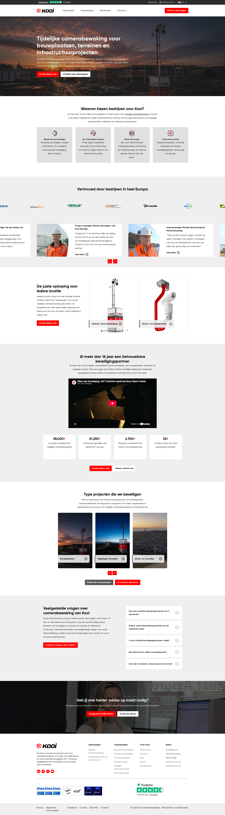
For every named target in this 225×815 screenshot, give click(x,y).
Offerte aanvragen (176, 10)
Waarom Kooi (145, 750)
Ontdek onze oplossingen (75, 74)
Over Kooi (144, 754)
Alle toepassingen (121, 773)
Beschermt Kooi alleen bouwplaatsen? (148, 652)
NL (183, 2)
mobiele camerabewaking (137, 114)
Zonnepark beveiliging (123, 754)
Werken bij (152, 2)
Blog (142, 758)
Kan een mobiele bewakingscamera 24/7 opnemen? (149, 612)
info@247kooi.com (173, 762)
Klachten (93, 808)
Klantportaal (167, 2)
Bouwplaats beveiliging (124, 750)
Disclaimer (72, 808)
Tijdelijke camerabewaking (121, 767)
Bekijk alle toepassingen (99, 582)
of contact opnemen (127, 582)
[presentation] (110, 261)
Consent (104, 808)
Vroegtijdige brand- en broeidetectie (98, 758)
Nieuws (143, 762)
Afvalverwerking (120, 762)
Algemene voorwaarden (52, 809)
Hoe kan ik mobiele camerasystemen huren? (151, 664)
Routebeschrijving (173, 766)
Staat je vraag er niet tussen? (60, 645)
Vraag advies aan (48, 74)
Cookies (83, 808)
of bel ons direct (128, 714)
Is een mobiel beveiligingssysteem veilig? (149, 640)
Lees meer (79, 254)
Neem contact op (124, 468)
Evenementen (146, 766)
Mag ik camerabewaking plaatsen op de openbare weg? (149, 627)
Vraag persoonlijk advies (101, 714)
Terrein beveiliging (122, 758)
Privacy (40, 808)
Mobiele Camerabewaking (96, 751)
